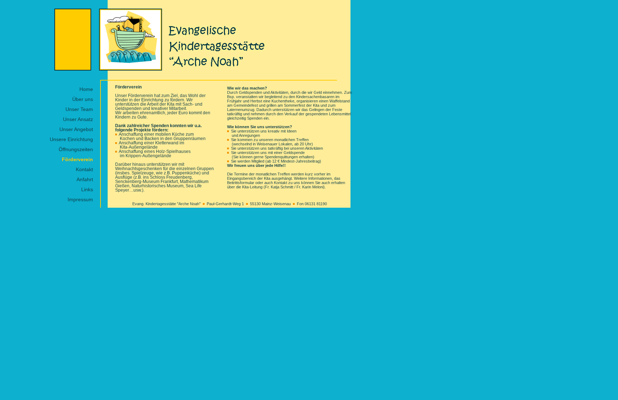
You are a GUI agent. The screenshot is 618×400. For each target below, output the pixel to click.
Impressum (80, 199)
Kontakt (84, 169)
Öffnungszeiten (76, 149)
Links (87, 189)
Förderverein (77, 159)
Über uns (82, 99)
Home (86, 89)
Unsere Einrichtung (71, 139)
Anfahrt (85, 179)
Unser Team (79, 109)
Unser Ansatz (78, 119)
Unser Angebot (76, 129)
